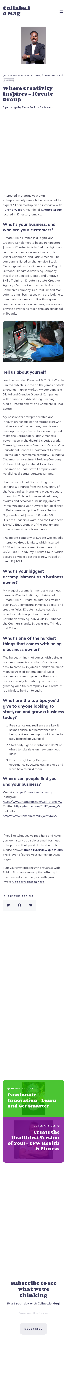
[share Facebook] (19, 905)
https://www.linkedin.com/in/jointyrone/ (30, 816)
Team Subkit (30, 107)
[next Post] (33, 1098)
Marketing (9, 80)
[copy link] (30, 905)
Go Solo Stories (32, 75)
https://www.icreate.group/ (34, 792)
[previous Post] (33, 1140)
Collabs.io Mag (16, 11)
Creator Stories (12, 75)
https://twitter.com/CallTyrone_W (37, 806)
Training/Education (53, 75)
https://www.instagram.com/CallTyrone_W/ (32, 801)
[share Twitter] (8, 905)
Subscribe (33, 1328)
